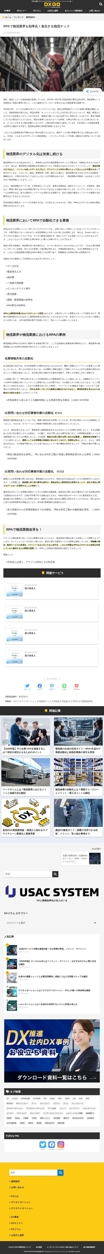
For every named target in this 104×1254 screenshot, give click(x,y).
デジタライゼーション (26, 701)
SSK (87, 1099)
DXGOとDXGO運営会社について (20, 1247)
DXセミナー (21, 11)
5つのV (14, 1099)
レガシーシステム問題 (74, 1113)
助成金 (17, 1118)
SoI (74, 1099)
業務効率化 (87, 701)
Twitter (42, 1149)
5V (8, 1099)
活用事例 (90, 1118)
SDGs (67, 1099)
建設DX (66, 1118)
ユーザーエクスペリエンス (53, 1113)
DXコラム (37, 11)
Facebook (51, 1149)
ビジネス (10, 1113)
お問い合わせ (94, 11)
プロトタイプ (21, 1113)
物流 (57, 701)
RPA (76, 701)
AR (45, 1099)
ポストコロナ (35, 1113)
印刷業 (25, 1118)
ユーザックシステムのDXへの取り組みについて (63, 1247)
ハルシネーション (89, 1108)
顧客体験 (61, 1123)
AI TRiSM (36, 1099)
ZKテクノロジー (22, 1103)
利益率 (9, 1118)
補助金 (30, 1123)
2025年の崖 (25, 1099)
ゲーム (65, 1103)
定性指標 (56, 1118)
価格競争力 (90, 1113)
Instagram (61, 1149)
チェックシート (77, 1103)
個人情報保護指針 (89, 1247)
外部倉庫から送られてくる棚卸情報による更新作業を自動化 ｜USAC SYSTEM (48, 400)
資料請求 (15, 1181)
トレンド (62, 1108)
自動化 (22, 1123)
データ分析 (52, 1108)
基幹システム (45, 1118)
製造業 (39, 1123)
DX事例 (7, 11)
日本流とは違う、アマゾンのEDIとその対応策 (31, 562)
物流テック (45, 701)
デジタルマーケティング (35, 1108)
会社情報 (39, 1247)
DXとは (15, 1196)
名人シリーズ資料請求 (73, 11)
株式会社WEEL (78, 1118)
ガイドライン (45, 1103)
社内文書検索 (11, 1123)
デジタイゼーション (21, 1202)
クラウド (56, 1103)
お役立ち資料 (53, 11)
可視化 (34, 1118)
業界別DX (23, 696)
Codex (52, 1099)
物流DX (66, 701)
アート (34, 1103)
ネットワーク (74, 1108)
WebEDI (10, 1103)
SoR (80, 1099)
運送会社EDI (49, 1123)
